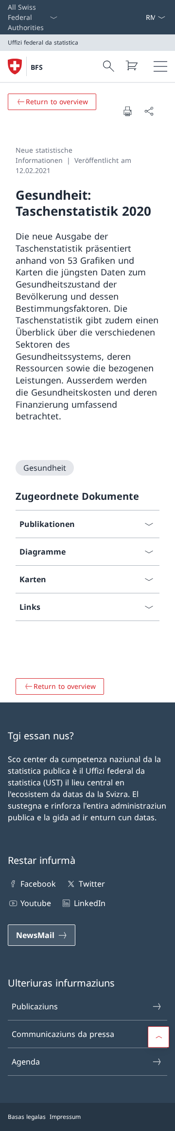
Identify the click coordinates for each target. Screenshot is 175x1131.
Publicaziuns (35, 1006)
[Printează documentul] (127, 111)
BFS (37, 67)
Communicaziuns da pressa (63, 1034)
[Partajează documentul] (148, 111)
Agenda (26, 1061)
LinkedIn (89, 903)
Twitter (92, 883)
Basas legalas (27, 1117)
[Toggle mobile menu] (160, 66)
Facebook (38, 883)
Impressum (65, 1117)
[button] (158, 1037)
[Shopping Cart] (131, 65)
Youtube (35, 903)
